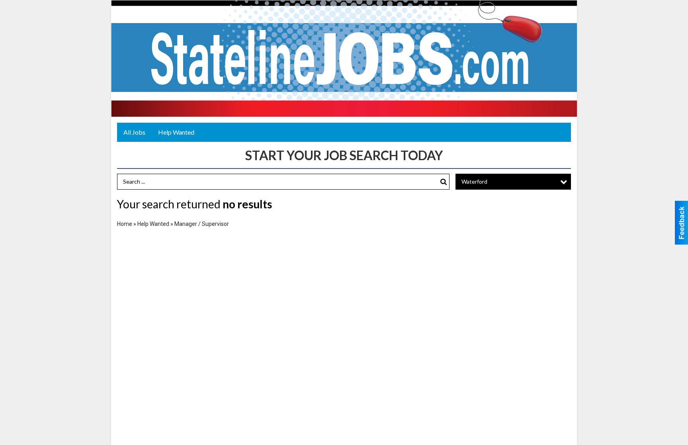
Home (124, 224)
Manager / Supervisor (201, 224)
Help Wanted (176, 132)
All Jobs (134, 132)
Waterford (474, 181)
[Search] (443, 182)
